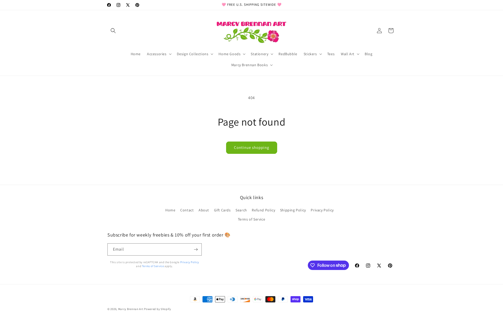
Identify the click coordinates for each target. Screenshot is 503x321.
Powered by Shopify (157, 309)
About (204, 210)
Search (241, 210)
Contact (187, 210)
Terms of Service (251, 219)
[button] (113, 30)
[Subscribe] (195, 249)
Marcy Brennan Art (131, 309)
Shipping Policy (293, 210)
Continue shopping (251, 147)
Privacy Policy (322, 210)
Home (170, 210)
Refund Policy (263, 210)
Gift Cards (222, 210)
